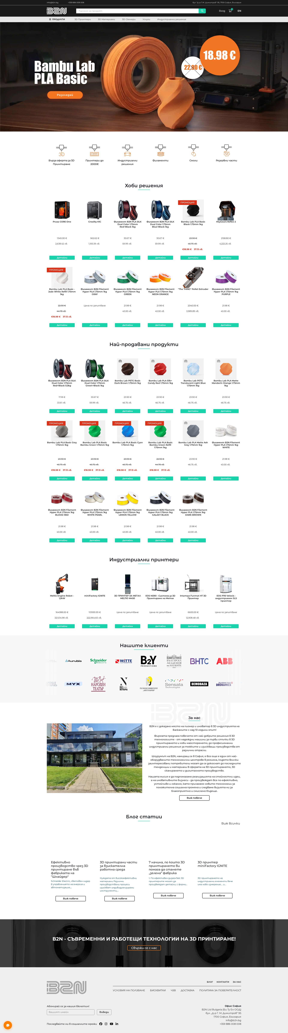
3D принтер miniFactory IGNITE (212, 864)
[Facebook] (100, 1024)
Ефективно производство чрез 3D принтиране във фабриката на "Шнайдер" (69, 869)
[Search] (202, 11)
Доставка (187, 990)
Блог (210, 982)
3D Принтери (83, 19)
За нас (237, 982)
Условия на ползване (129, 990)
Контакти (223, 982)
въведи (104, 1012)
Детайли (62, 257)
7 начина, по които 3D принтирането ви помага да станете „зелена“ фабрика (167, 867)
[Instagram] (106, 1024)
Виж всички (230, 823)
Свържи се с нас (144, 948)
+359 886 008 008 (76, 2)
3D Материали (106, 19)
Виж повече (194, 797)
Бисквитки (158, 990)
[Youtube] (111, 1024)
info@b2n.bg (52, 2)
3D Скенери (128, 19)
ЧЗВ (173, 990)
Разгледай (65, 94)
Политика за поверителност (220, 990)
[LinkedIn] (117, 1024)
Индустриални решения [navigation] (171, 19)
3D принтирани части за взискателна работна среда (118, 865)
